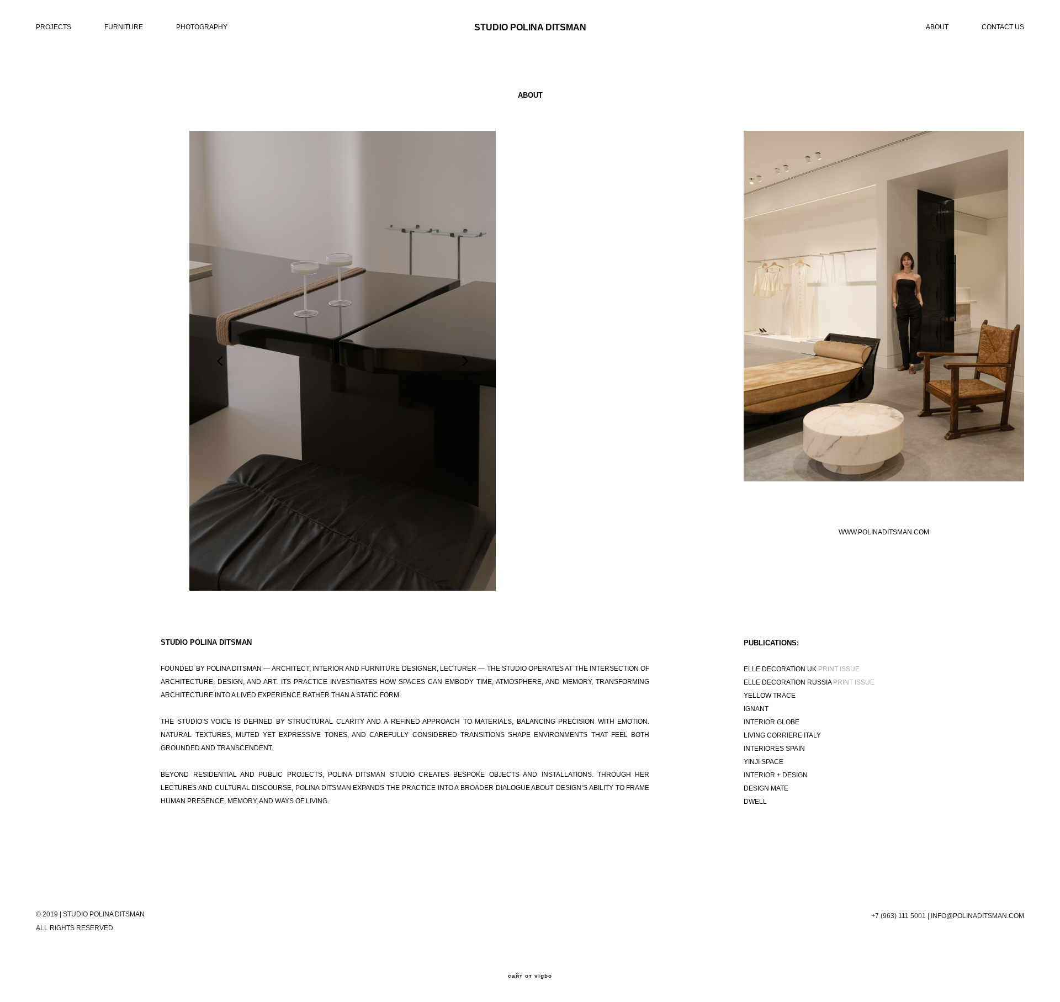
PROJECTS (53, 27)
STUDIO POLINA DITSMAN (530, 27)
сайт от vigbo (530, 976)
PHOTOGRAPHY (201, 27)
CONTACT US (1003, 27)
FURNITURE (123, 27)
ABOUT (937, 27)
